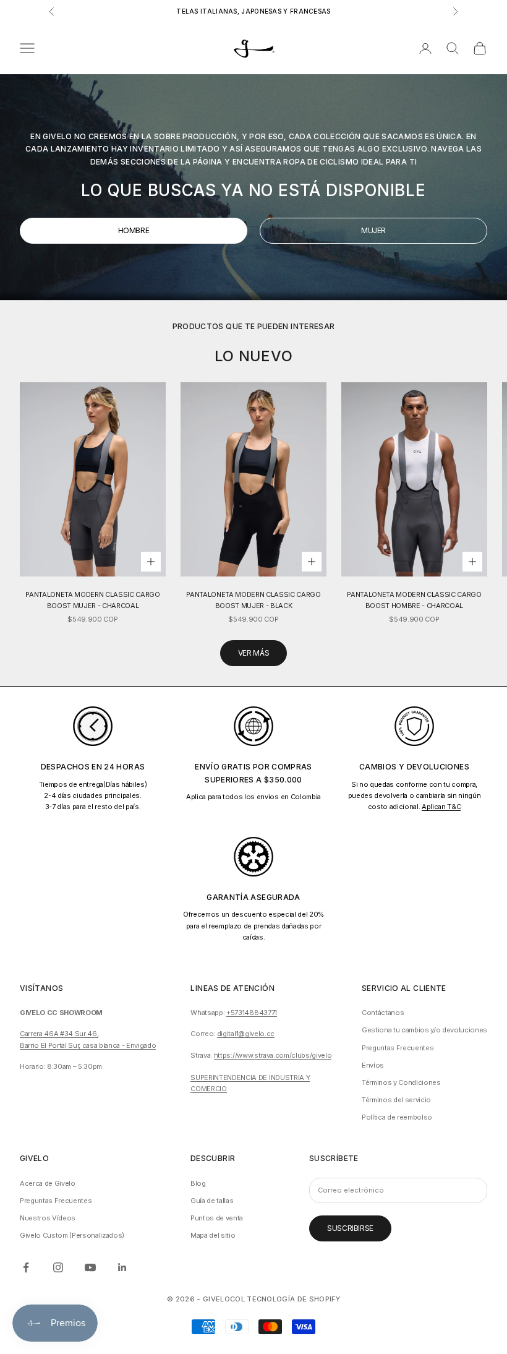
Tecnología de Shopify (293, 1299)
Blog (198, 1183)
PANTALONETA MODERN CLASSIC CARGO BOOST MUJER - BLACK (253, 600)
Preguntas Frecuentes (397, 1047)
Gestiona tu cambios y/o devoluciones (424, 1030)
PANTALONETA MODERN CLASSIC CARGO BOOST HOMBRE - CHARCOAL (414, 600)
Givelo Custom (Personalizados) (72, 1235)
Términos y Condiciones (401, 1082)
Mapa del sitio (212, 1235)
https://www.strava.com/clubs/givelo (272, 1055)
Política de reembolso (397, 1117)
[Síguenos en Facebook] (26, 1267)
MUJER (373, 230)
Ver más (253, 653)
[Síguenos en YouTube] (90, 1267)
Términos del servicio (396, 1099)
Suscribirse (350, 1228)
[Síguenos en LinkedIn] (122, 1267)
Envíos (373, 1065)
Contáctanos (383, 1012)
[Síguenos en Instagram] (58, 1267)
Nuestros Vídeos (47, 1218)
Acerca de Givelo (47, 1183)
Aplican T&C (441, 806)
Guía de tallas (211, 1200)
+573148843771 (251, 1012)
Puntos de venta (216, 1218)
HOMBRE (134, 230)
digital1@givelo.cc (246, 1033)
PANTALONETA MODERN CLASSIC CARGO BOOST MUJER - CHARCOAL (92, 600)
